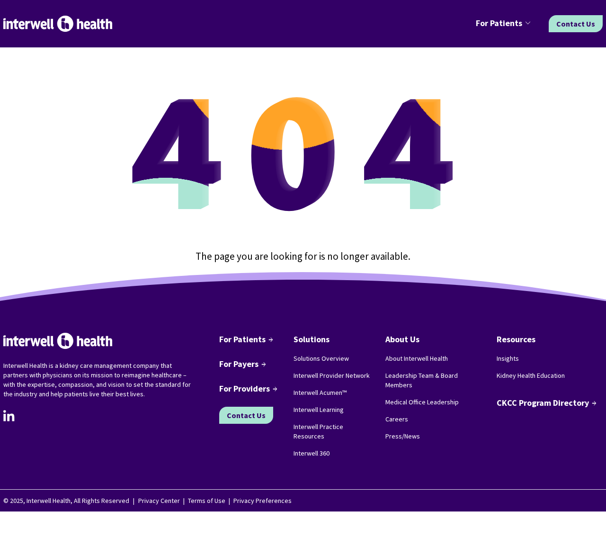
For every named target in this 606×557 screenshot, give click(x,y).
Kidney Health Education (531, 375)
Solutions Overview (321, 358)
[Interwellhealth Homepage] (57, 24)
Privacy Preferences (262, 500)
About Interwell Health (416, 358)
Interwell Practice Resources (318, 431)
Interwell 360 (312, 453)
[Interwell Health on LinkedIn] (9, 415)
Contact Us (575, 23)
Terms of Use (206, 500)
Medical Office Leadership (422, 402)
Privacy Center (159, 500)
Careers (396, 419)
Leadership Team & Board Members (421, 380)
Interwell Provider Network (332, 375)
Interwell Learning (319, 409)
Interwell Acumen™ (320, 392)
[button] (505, 24)
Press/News (402, 436)
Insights (508, 358)
